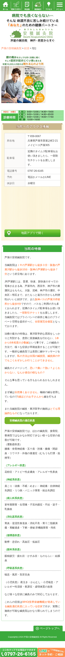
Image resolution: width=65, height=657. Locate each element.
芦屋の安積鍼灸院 (31, 637)
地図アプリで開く (32, 233)
